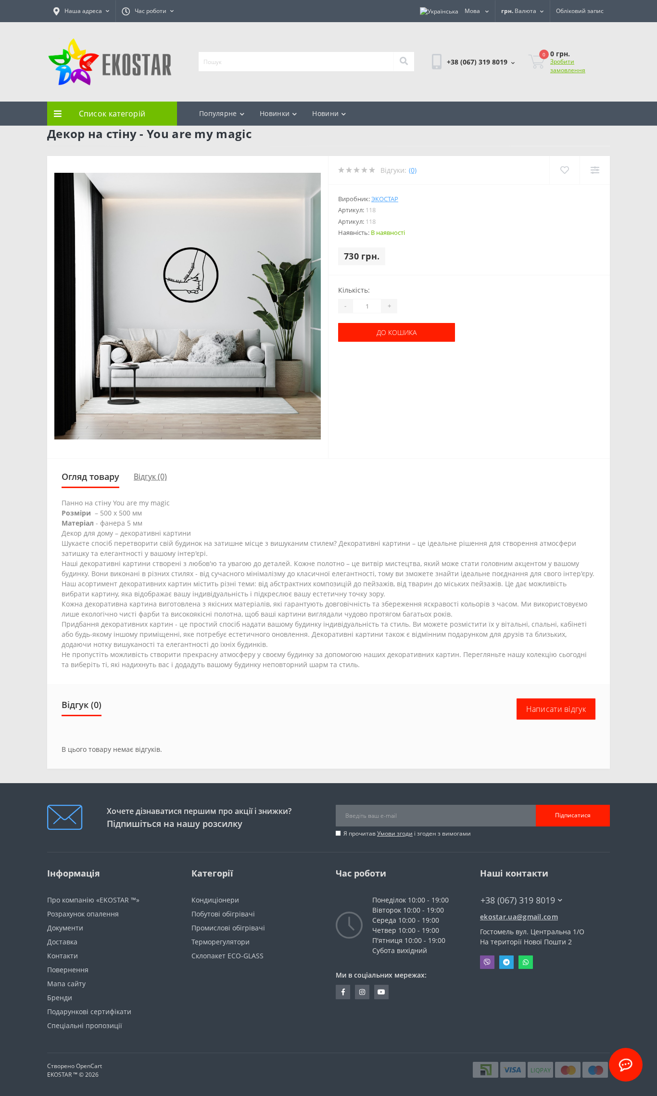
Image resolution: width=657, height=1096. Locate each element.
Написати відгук (556, 709)
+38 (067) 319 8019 (462, 88)
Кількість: (354, 290)
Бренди (59, 997)
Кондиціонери (215, 899)
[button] (81, 11)
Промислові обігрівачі (228, 927)
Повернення (67, 969)
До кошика (368, 332)
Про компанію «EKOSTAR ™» (93, 899)
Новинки (275, 113)
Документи (65, 927)
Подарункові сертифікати (89, 1011)
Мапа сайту (66, 983)
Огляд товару (90, 476)
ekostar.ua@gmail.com (519, 916)
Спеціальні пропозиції (84, 1025)
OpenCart (89, 1066)
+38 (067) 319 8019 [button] (517, 900)
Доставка (62, 941)
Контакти (62, 955)
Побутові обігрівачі (223, 913)
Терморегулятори (220, 941)
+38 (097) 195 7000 (510, 909)
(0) (413, 170)
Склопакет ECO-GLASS (227, 955)
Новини (325, 113)
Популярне (218, 113)
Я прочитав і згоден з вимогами (407, 833)
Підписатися (573, 815)
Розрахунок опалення (83, 913)
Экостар (384, 198)
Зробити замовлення (567, 65)
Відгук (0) (150, 476)
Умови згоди (395, 833)
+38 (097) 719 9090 (462, 100)
